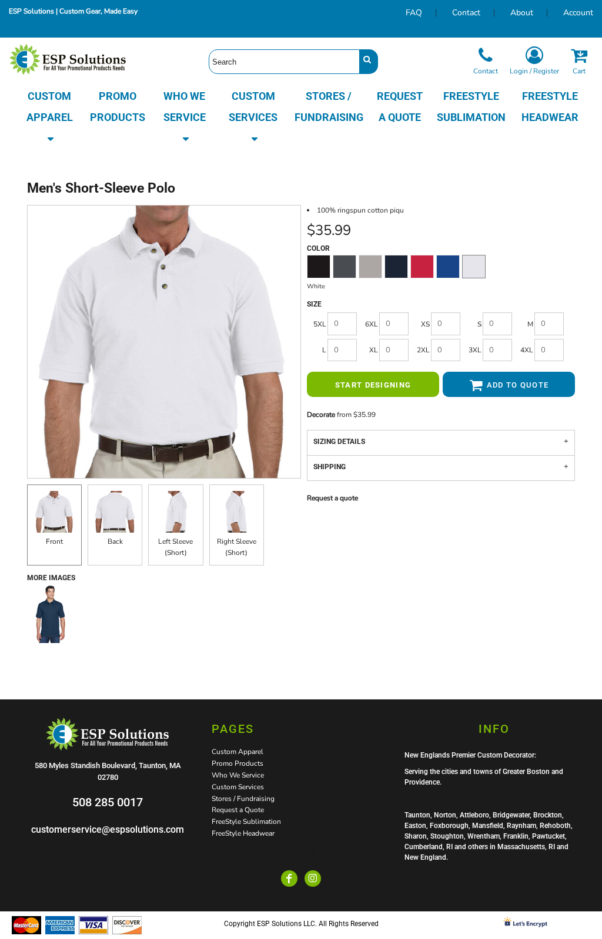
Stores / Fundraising (243, 798)
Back (115, 541)
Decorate (321, 414)
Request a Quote (238, 810)
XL (373, 350)
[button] (49, 117)
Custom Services (238, 787)
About (521, 12)
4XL (526, 350)
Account (578, 12)
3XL (475, 350)
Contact (466, 12)
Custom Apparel (237, 751)
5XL (319, 324)
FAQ (414, 12)
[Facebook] (289, 878)
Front (54, 541)
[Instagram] (313, 878)
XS (425, 324)
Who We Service (238, 775)
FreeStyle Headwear (243, 833)
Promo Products (237, 763)
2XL (423, 350)
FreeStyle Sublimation (246, 821)
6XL (371, 324)
